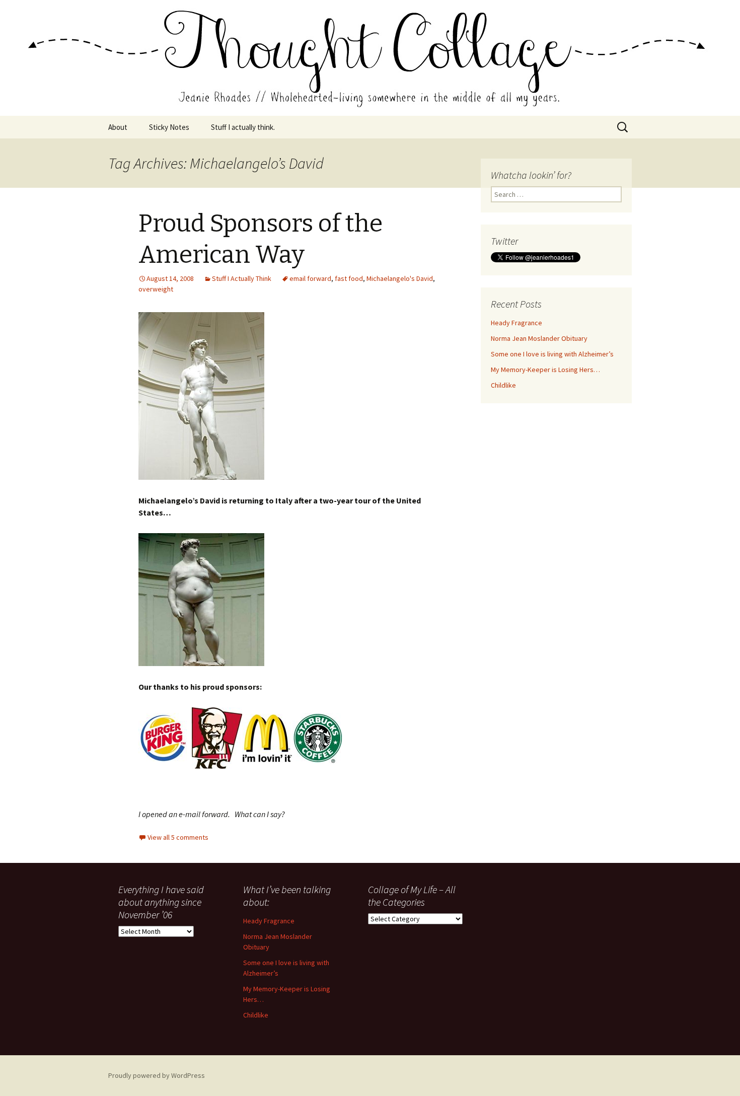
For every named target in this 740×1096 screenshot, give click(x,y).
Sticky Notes (169, 127)
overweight (155, 289)
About (117, 127)
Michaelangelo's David (399, 278)
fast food (349, 278)
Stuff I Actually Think (241, 278)
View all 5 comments (177, 837)
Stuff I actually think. (243, 127)
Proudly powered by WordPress (156, 1075)
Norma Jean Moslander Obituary (539, 338)
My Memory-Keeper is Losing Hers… (545, 369)
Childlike (503, 385)
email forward (310, 278)
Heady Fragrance (516, 322)
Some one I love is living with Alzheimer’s (552, 353)
